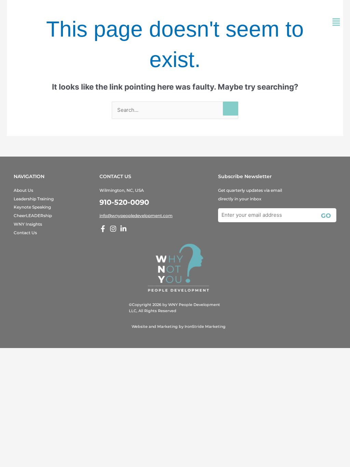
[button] (336, 22)
